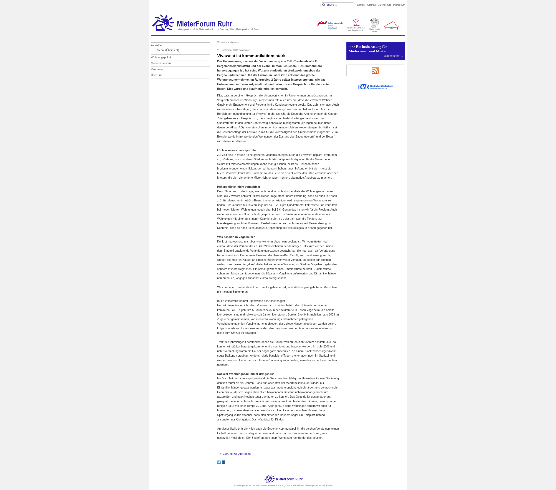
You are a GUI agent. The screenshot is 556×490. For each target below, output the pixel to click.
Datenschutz (384, 4)
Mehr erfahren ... (393, 55)
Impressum (399, 4)
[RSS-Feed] (375, 70)
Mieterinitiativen (161, 63)
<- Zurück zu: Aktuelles (235, 453)
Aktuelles (157, 45)
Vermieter (157, 69)
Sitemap (371, 4)
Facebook (223, 462)
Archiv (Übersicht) (167, 50)
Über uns (156, 75)
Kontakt (361, 4)
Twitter (219, 462)
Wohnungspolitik (161, 57)
